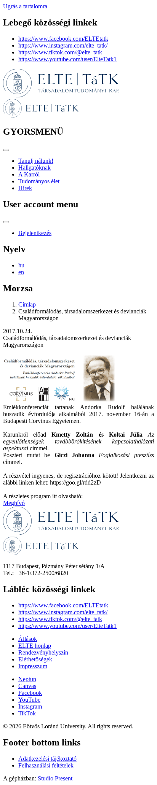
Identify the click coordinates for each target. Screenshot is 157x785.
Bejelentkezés (34, 233)
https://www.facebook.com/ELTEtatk (63, 38)
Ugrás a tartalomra (25, 6)
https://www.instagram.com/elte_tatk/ (62, 45)
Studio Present (55, 778)
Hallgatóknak (34, 167)
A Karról (29, 174)
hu (21, 265)
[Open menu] (6, 150)
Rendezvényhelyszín (43, 652)
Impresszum (32, 666)
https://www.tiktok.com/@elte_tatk (60, 52)
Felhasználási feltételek (46, 765)
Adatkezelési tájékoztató (47, 758)
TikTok (27, 713)
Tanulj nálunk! (35, 160)
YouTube (29, 699)
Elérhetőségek (35, 659)
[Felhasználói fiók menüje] (6, 222)
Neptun (27, 679)
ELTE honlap (34, 645)
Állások (27, 639)
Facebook (30, 693)
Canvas (27, 686)
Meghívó (14, 503)
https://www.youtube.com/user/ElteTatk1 (67, 59)
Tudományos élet (38, 181)
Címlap (27, 304)
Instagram (30, 706)
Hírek (25, 188)
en (21, 272)
